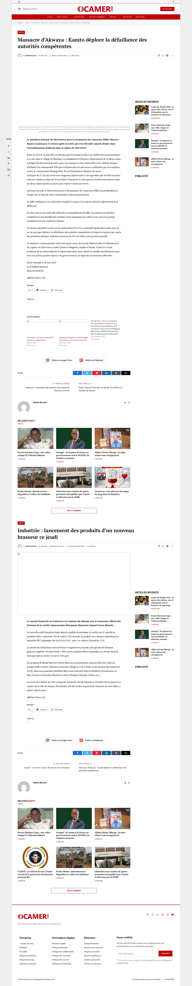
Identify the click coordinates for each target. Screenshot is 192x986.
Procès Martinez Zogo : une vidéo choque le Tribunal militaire (34, 454)
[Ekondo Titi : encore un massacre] (107, 330)
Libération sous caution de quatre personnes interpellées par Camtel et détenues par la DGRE (73, 494)
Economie (79, 17)
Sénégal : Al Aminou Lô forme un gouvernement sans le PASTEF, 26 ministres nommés (72, 455)
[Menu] (19, 9)
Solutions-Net (49, 979)
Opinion (127, 17)
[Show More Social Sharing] (172, 55)
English (140, 17)
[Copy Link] (8, 175)
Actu (50, 17)
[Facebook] (8, 146)
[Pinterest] (8, 163)
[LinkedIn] (8, 157)
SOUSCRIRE (167, 9)
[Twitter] (8, 151)
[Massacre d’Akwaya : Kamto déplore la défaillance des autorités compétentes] (74, 93)
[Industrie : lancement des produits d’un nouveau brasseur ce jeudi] (74, 583)
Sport (113, 17)
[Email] (8, 169)
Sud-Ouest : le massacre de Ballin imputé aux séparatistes (40, 338)
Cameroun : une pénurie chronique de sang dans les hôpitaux (112, 493)
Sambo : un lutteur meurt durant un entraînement (46, 767)
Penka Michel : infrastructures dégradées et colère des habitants (34, 493)
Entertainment (97, 17)
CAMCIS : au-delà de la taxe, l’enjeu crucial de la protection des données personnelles (35, 874)
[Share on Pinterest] (167, 55)
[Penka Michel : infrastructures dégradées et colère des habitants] (35, 477)
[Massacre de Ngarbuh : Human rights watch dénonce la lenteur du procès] (73, 328)
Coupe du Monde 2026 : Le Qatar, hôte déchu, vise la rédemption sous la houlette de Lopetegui (162, 111)
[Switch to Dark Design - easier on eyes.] (173, 2)
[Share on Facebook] (159, 55)
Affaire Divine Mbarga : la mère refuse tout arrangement (110, 454)
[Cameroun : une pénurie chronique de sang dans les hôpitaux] (112, 477)
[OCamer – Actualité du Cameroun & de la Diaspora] (96, 8)
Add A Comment (74, 511)
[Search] (19, 1)
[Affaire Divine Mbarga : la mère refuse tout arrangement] (112, 438)
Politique (62, 17)
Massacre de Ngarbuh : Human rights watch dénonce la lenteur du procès (73, 338)
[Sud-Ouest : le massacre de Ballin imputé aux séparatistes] (41, 328)
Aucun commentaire (59, 56)
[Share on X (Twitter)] (163, 55)
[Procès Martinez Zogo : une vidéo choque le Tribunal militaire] (35, 438)
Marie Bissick (30, 56)
